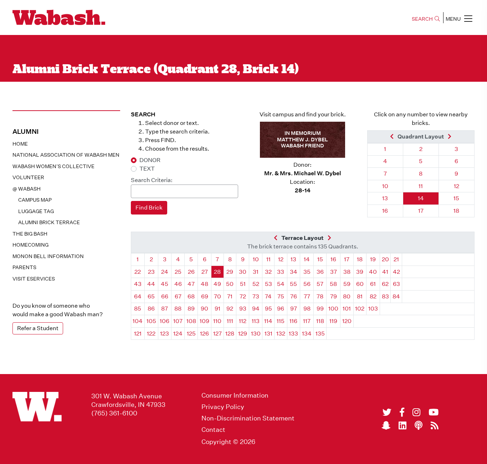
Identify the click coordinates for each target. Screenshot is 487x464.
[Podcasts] (418, 425)
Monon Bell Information (48, 256)
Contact (213, 429)
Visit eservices (33, 279)
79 (333, 296)
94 (256, 308)
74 (268, 296)
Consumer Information (234, 395)
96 (280, 308)
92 (229, 308)
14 (421, 198)
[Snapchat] (385, 425)
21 (396, 259)
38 (346, 271)
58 (333, 284)
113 (256, 321)
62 (385, 284)
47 (191, 284)
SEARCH (422, 19)
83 (385, 296)
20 (385, 259)
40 (373, 271)
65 (151, 296)
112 (242, 321)
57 (320, 284)
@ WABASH (26, 189)
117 (307, 321)
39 (359, 271)
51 (243, 284)
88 (177, 308)
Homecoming (30, 245)
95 (268, 308)
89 (191, 308)
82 (373, 296)
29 (229, 271)
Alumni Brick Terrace (49, 222)
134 (307, 333)
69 (204, 296)
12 (456, 186)
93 (242, 308)
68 (191, 296)
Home (20, 144)
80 (346, 296)
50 (230, 284)
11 (421, 186)
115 (280, 321)
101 (347, 308)
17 (421, 210)
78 (320, 296)
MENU (453, 19)
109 (204, 321)
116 (293, 321)
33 (280, 271)
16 (385, 210)
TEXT (147, 168)
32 (268, 271)
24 (164, 271)
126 (204, 333)
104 (138, 321)
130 (256, 333)
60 (360, 284)
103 (373, 308)
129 (242, 333)
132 (280, 333)
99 (320, 308)
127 (217, 333)
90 (204, 308)
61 (373, 284)
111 (230, 321)
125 (191, 333)
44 (151, 284)
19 (373, 259)
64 (138, 296)
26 (191, 271)
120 (347, 321)
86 (151, 308)
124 (178, 333)
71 (229, 296)
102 (359, 308)
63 (396, 284)
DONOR (149, 160)
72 (243, 296)
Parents (24, 267)
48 (204, 284)
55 (293, 284)
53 (268, 284)
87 (164, 308)
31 (255, 271)
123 (164, 333)
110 (217, 321)
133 (293, 333)
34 (293, 271)
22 (137, 271)
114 (268, 321)
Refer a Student (37, 328)
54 (280, 284)
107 (178, 321)
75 (280, 296)
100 (333, 308)
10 (385, 186)
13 (385, 198)
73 (255, 296)
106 (164, 321)
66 (164, 296)
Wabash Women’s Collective (53, 166)
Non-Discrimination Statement (247, 418)
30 (242, 271)
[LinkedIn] (402, 425)
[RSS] (435, 425)
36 (320, 271)
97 (293, 308)
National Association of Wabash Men (65, 155)
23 (151, 271)
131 (268, 333)
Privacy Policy (222, 406)
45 (164, 284)
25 (178, 271)
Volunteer (28, 177)
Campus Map (35, 200)
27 (204, 271)
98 (307, 308)
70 (217, 296)
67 (178, 296)
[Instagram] (416, 412)
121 (138, 333)
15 (456, 198)
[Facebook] (402, 412)
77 (307, 296)
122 (151, 333)
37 (333, 271)
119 (333, 321)
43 (138, 284)
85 (137, 308)
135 (320, 333)
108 (191, 321)
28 (217, 271)
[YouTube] (434, 412)
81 (360, 296)
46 (178, 284)
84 (396, 296)
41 (385, 271)
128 (229, 333)
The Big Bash (29, 234)
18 (456, 210)
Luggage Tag (36, 211)
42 (396, 271)
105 (151, 321)
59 (346, 284)
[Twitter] (387, 412)
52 (255, 284)
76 (293, 296)
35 (307, 271)
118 (320, 321)
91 (217, 308)
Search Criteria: (152, 180)
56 (307, 284)
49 (217, 284)
